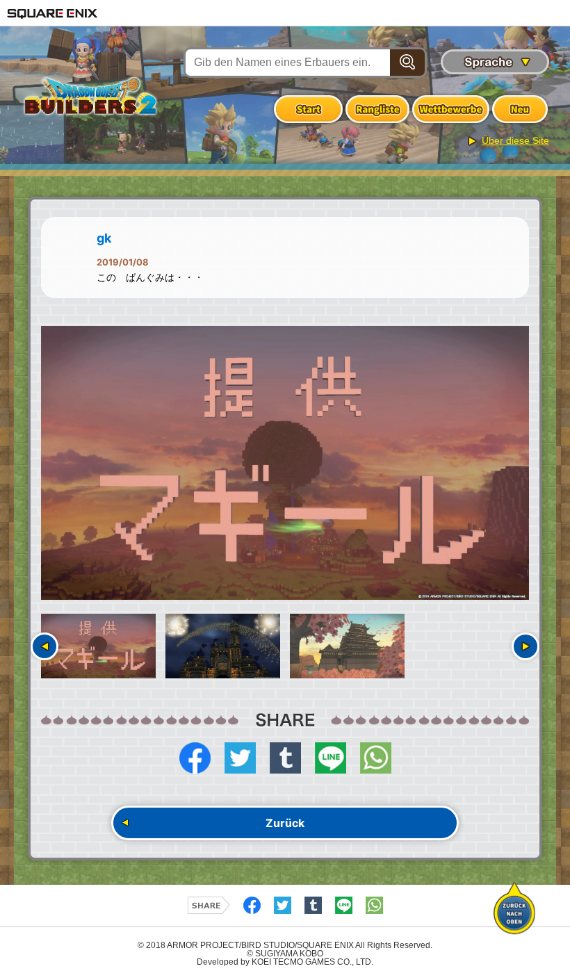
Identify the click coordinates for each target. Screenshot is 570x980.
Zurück (285, 823)
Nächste (525, 646)
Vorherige (44, 646)
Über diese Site (515, 140)
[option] (285, 463)
